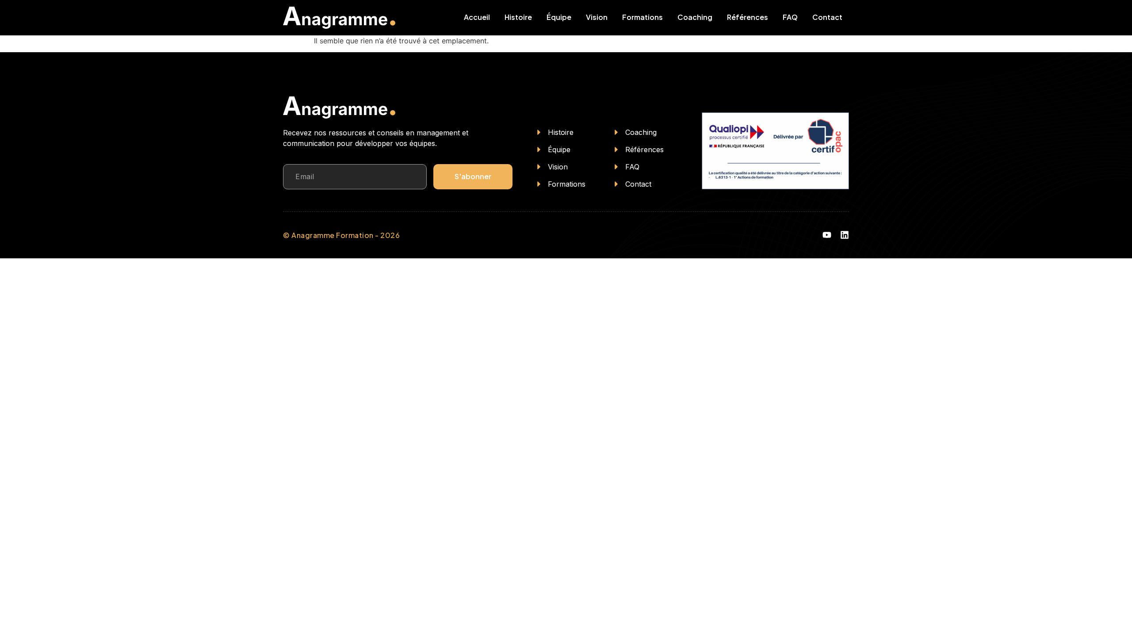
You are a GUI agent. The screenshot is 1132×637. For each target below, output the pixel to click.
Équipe (559, 17)
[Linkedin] (844, 234)
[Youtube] (826, 234)
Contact (827, 17)
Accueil (477, 17)
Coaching (694, 17)
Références (747, 17)
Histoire (518, 17)
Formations (642, 17)
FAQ (790, 17)
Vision (597, 17)
